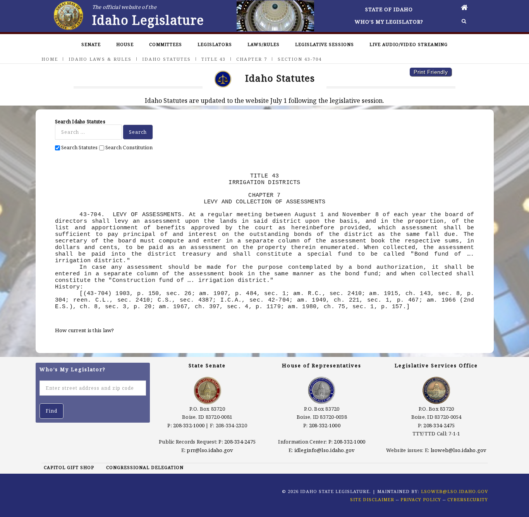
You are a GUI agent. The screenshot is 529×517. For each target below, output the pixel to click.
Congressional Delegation (145, 467)
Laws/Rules (263, 44)
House (125, 44)
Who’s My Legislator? (389, 21)
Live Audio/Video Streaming (408, 44)
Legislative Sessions (324, 44)
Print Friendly (431, 72)
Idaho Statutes (166, 59)
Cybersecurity (467, 499)
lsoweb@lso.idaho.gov (459, 450)
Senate (91, 44)
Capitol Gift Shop (69, 467)
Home (49, 59)
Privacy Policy (420, 499)
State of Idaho (389, 9)
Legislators (215, 44)
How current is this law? (84, 330)
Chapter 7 (251, 59)
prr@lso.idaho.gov (210, 450)
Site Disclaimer (372, 499)
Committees (165, 44)
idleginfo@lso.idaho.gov (324, 450)
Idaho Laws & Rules (100, 59)
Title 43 (213, 59)
